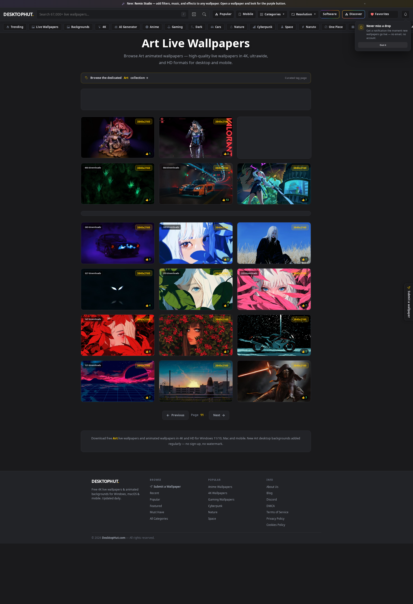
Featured (156, 506)
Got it (383, 45)
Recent (154, 493)
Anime (154, 27)
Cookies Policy (275, 525)
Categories (273, 14)
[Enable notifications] (405, 14)
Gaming (177, 27)
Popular (226, 14)
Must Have (157, 512)
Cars (218, 27)
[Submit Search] (204, 14)
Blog (269, 493)
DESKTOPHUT (105, 481)
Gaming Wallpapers (221, 499)
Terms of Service (277, 512)
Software (330, 14)
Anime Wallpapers (220, 487)
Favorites (384, 14)
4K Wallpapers (217, 493)
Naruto (311, 27)
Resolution (304, 14)
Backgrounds (80, 27)
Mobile (248, 14)
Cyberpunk (264, 27)
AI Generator (128, 27)
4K (104, 27)
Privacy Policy (275, 518)
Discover (355, 14)
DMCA (270, 506)
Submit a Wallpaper (167, 486)
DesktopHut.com (113, 537)
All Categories (159, 518)
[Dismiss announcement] (365, 3)
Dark (199, 27)
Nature (239, 27)
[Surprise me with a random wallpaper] (194, 14)
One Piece (336, 27)
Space (289, 27)
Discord (271, 499)
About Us (272, 487)
